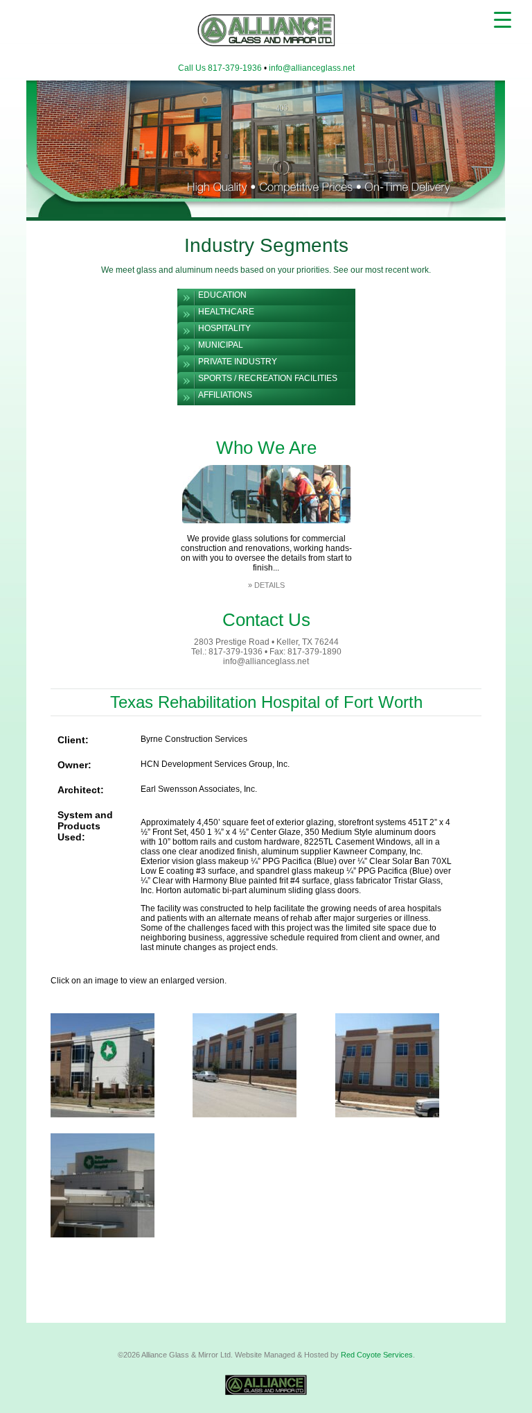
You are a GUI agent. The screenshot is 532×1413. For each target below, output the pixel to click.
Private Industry (237, 361)
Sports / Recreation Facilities (267, 378)
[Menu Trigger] (503, 19)
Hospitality (224, 328)
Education (222, 295)
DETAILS (269, 585)
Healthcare (226, 311)
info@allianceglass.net (312, 68)
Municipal (220, 345)
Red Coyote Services (377, 1355)
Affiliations (225, 395)
